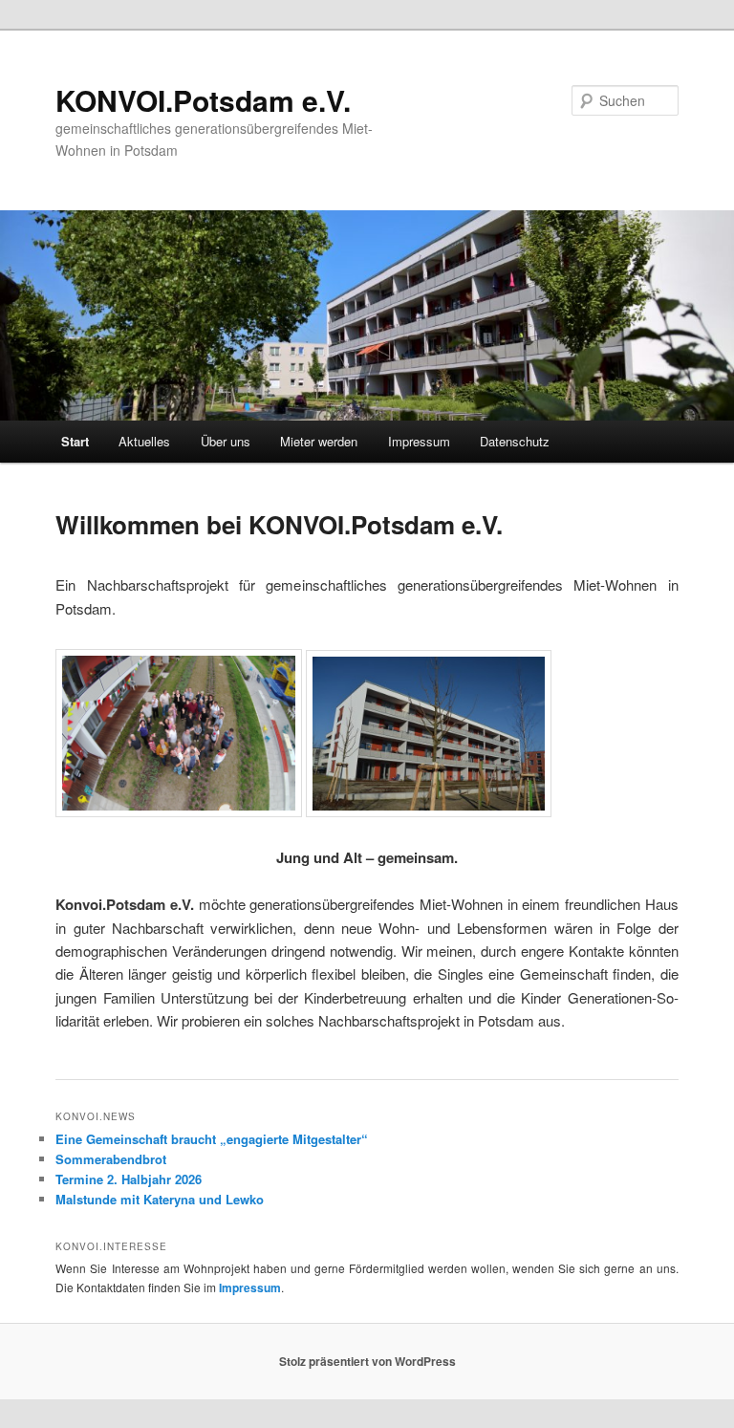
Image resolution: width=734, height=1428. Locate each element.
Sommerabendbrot (110, 1159)
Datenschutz (515, 441)
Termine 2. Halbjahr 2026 (128, 1179)
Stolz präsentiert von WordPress (367, 1361)
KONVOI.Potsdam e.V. (203, 99)
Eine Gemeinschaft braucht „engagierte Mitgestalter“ (211, 1139)
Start (75, 441)
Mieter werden (318, 441)
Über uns (225, 441)
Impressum (419, 441)
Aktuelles (144, 441)
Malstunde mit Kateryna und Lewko (159, 1199)
